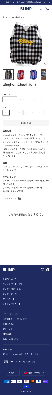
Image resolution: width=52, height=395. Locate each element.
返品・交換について (12, 338)
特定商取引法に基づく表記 (15, 319)
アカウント (8, 329)
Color (6, 95)
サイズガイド (9, 298)
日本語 (11, 372)
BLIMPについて (9, 279)
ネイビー (35, 99)
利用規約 (7, 333)
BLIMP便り (8, 350)
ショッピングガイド (12, 303)
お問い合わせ (9, 324)
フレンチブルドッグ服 (13, 284)
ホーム (5, 17)
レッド (23, 99)
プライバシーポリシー (13, 314)
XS (6, 112)
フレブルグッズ (10, 294)
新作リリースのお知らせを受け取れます (21, 354)
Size (5, 108)
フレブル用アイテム (12, 289)
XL (33, 112)
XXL (40, 112)
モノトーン (10, 99)
